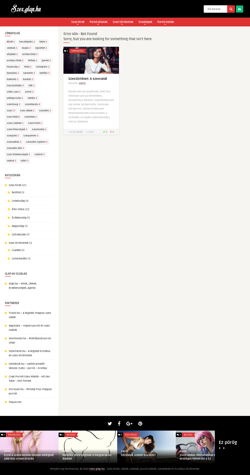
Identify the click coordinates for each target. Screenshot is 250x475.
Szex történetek (123, 22)
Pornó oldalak (99, 22)
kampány (13, 73)
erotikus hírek (15, 60)
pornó (29, 91)
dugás (26, 48)
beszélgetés (27, 41)
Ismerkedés (19, 258)
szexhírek (30, 116)
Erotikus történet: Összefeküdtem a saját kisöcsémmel (144, 456)
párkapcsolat (15, 98)
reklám (32, 98)
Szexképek (145, 22)
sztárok (40, 154)
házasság (13, 66)
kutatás (28, 79)
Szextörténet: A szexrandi (87, 79)
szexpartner (30, 135)
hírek (27, 66)
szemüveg (13, 104)
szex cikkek (27, 110)
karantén (29, 73)
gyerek (46, 60)
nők (31, 85)
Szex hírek (78, 22)
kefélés (45, 73)
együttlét (41, 48)
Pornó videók (165, 22)
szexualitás (14, 141)
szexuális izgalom (36, 141)
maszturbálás (15, 85)
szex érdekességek (18, 154)
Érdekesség (19, 217)
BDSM (11, 41)
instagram (42, 66)
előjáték (12, 54)
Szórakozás (19, 234)
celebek (12, 48)
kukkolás (12, 79)
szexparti (13, 135)
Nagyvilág (18, 226)
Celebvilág (18, 200)
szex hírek (13, 116)
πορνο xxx (15, 402)
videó (25, 160)
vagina (11, 160)
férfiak (32, 60)
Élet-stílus (18, 209)
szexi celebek (15, 123)
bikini (43, 41)
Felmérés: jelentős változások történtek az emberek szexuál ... (200, 456)
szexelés (45, 110)
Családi (16, 250)
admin (82, 83)
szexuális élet (15, 148)
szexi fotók (35, 123)
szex (11, 110)
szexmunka (39, 129)
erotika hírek (30, 54)
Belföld (16, 192)
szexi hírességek (17, 129)
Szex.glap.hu (97, 469)
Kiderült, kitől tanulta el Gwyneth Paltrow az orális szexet (83, 456)
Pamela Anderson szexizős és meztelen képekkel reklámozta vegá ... (29, 456)
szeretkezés (32, 104)
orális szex (14, 91)
